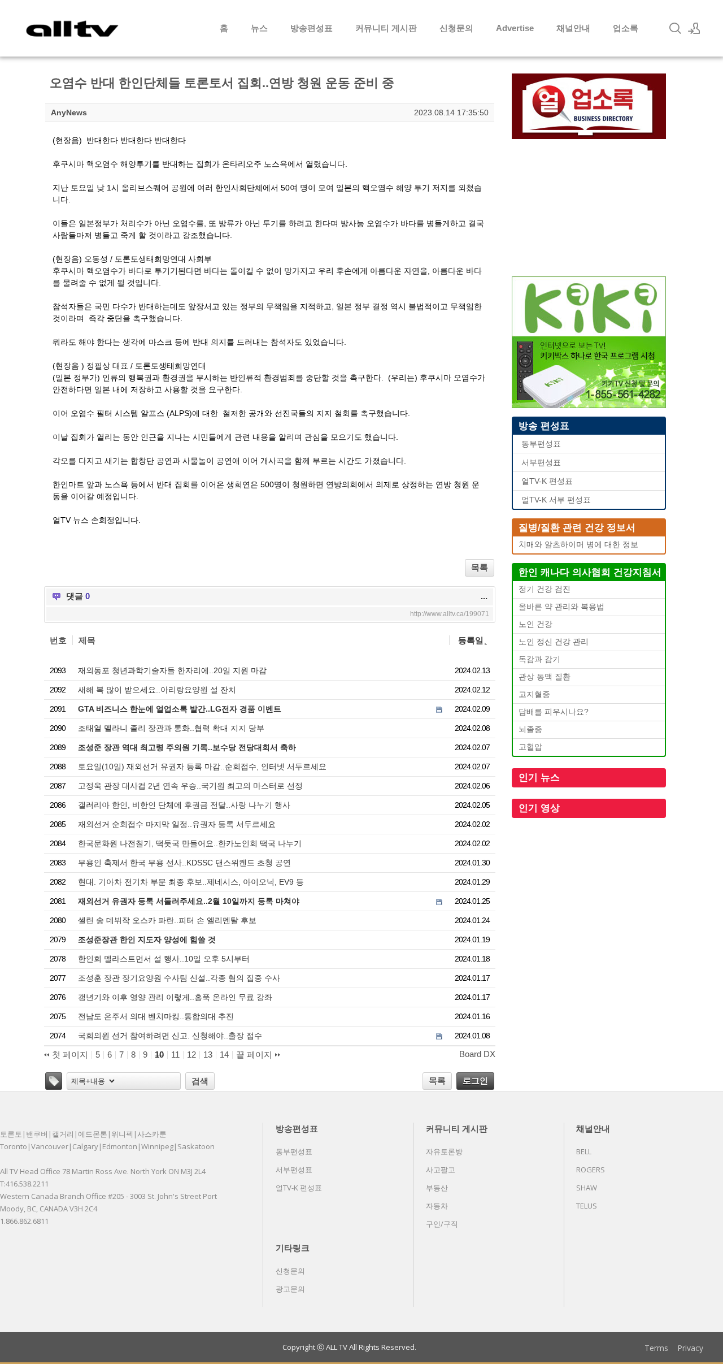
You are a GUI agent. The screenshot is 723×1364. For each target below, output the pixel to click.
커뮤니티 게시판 (386, 28)
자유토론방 (444, 1151)
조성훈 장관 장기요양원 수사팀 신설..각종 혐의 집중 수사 (179, 977)
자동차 (437, 1206)
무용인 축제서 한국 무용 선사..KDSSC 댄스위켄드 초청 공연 (184, 862)
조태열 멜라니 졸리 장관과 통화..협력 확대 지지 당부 (171, 728)
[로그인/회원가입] (694, 28)
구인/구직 (442, 1224)
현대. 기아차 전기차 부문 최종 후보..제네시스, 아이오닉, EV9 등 (191, 881)
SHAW (586, 1188)
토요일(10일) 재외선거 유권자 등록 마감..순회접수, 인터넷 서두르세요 (202, 766)
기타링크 (293, 1247)
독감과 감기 (539, 659)
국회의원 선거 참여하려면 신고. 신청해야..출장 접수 (170, 1035)
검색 (199, 1081)
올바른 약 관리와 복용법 (561, 607)
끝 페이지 (255, 1055)
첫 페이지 (69, 1055)
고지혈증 (534, 694)
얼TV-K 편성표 (547, 481)
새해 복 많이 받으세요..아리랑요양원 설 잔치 (157, 689)
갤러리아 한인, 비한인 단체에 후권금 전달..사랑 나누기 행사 (184, 804)
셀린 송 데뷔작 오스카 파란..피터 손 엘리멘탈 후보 (167, 920)
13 (207, 1055)
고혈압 (530, 747)
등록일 (471, 640)
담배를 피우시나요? (554, 712)
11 (175, 1055)
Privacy (690, 1348)
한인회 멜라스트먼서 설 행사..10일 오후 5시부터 (164, 958)
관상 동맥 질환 (544, 677)
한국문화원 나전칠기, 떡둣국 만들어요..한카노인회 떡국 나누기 (190, 843)
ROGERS (590, 1169)
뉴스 (259, 28)
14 (224, 1055)
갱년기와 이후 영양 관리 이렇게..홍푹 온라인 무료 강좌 (175, 997)
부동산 (437, 1188)
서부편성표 (541, 462)
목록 (479, 567)
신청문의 (456, 28)
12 (191, 1055)
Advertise (515, 28)
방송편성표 (311, 28)
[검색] (675, 28)
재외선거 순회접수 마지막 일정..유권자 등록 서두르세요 (177, 824)
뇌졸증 (530, 729)
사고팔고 (440, 1169)
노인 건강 (535, 624)
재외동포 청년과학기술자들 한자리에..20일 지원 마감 (172, 670)
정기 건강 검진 (544, 589)
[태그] (54, 1081)
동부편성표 (541, 444)
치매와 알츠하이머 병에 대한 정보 (578, 544)
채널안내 (573, 28)
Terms (656, 1348)
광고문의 (290, 1289)
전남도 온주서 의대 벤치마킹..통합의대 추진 (156, 1016)
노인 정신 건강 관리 (554, 642)
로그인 (475, 1080)
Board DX (477, 1054)
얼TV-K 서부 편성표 (556, 500)
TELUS (586, 1206)
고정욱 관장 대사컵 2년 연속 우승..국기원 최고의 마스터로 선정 (190, 785)
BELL (583, 1151)
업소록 (625, 28)
